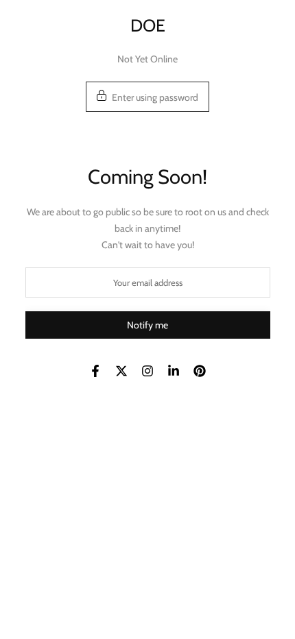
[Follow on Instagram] (147, 371)
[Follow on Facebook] (95, 371)
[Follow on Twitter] (121, 371)
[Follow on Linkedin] (173, 371)
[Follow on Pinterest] (199, 371)
